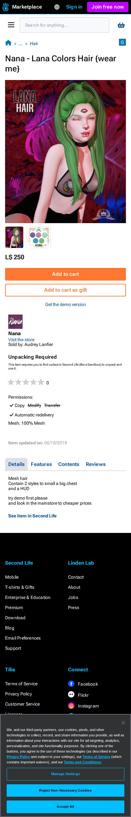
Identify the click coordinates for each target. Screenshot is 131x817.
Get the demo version (65, 304)
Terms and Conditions (82, 762)
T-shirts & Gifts (19, 587)
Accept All (65, 806)
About (74, 587)
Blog (9, 627)
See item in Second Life (32, 515)
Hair (34, 43)
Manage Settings (65, 774)
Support (13, 648)
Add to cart (65, 274)
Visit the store (21, 339)
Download (15, 617)
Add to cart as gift (65, 290)
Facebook (87, 684)
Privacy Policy (18, 693)
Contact (76, 577)
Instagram (88, 705)
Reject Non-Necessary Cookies (65, 790)
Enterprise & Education (28, 597)
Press (73, 607)
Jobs (73, 597)
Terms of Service (21, 683)
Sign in (74, 7)
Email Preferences (23, 638)
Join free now (108, 7)
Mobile (11, 577)
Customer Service (22, 704)
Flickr (83, 695)
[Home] (8, 43)
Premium (14, 607)
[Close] (123, 723)
